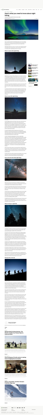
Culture (26, 9)
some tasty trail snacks (8, 230)
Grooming (20, 9)
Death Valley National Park (18, 138)
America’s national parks (11, 136)
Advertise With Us (13, 410)
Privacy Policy (30, 86)
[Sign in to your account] (40, 9)
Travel (36, 9)
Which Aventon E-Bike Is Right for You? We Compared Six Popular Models (35, 68)
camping (12, 124)
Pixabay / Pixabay (6, 119)
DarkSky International (22, 131)
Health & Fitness (30, 9)
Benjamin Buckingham (7, 18)
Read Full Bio (24, 325)
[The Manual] (5, 9)
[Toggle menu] (1, 9)
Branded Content (23, 410)
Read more (6, 378)
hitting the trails (16, 41)
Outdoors (33, 9)
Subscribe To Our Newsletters (4, 409)
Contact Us (23, 409)
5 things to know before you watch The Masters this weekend (35, 76)
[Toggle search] (41, 9)
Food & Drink (23, 9)
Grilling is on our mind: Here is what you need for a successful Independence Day (35, 65)
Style (17, 9)
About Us (12, 409)
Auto (38, 9)
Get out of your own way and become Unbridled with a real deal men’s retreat (35, 73)
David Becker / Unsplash (7, 40)
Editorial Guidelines (34, 409)
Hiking (5, 328)
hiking (7, 46)
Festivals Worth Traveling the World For (35, 70)
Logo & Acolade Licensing (3, 410)
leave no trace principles (17, 249)
